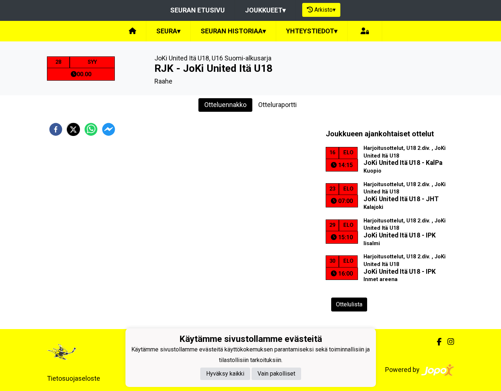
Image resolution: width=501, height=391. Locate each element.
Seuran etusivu (197, 10)
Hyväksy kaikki (225, 373)
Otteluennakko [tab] (225, 104)
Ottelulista (349, 304)
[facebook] (55, 129)
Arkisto (325, 9)
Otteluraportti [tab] (277, 104)
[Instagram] (448, 342)
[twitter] (73, 129)
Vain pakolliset (276, 373)
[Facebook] (436, 342)
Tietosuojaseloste (73, 378)
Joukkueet (265, 10)
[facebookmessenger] (108, 129)
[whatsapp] (91, 129)
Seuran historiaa (233, 31)
